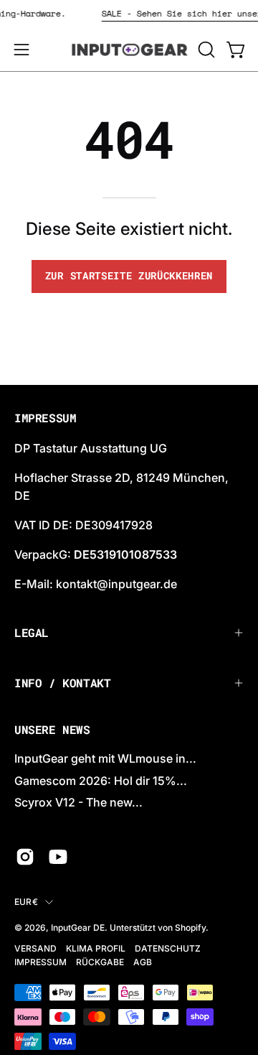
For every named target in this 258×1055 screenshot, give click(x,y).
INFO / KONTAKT (62, 682)
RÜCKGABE (100, 962)
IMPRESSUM (40, 962)
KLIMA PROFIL (95, 948)
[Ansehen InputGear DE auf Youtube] (58, 857)
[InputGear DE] (129, 49)
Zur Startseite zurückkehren (129, 275)
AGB (142, 962)
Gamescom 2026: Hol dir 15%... (100, 780)
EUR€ (26, 901)
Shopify (190, 927)
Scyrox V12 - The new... (78, 802)
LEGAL (31, 632)
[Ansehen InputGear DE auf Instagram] (25, 857)
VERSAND (35, 948)
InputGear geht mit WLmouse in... (105, 758)
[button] (205, 49)
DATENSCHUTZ (168, 948)
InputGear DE (78, 927)
